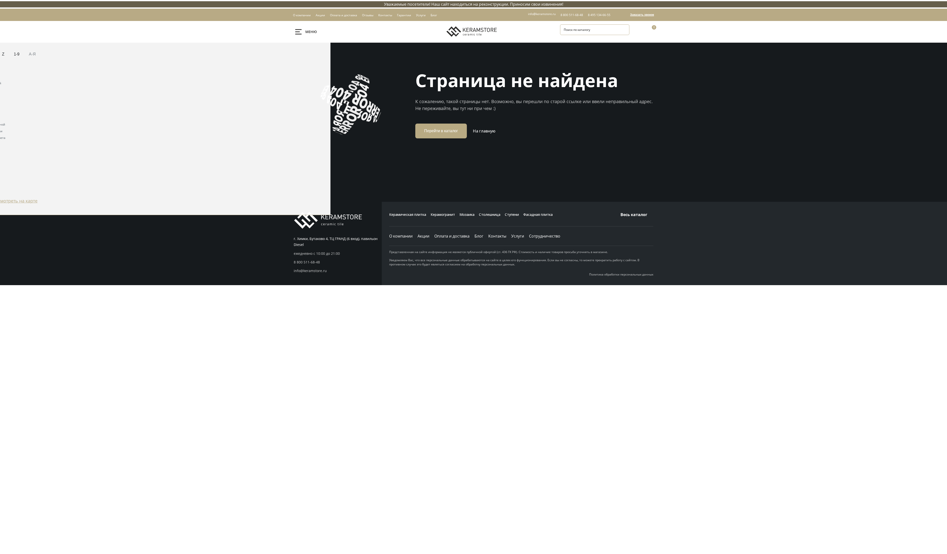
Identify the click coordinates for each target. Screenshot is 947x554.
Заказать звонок (642, 15)
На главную (484, 131)
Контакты (497, 236)
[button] (338, 262)
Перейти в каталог (441, 131)
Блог (478, 236)
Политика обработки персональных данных (621, 274)
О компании (401, 236)
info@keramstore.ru (542, 14)
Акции (423, 236)
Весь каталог (633, 214)
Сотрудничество (544, 236)
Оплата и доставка (452, 236)
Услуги (517, 236)
